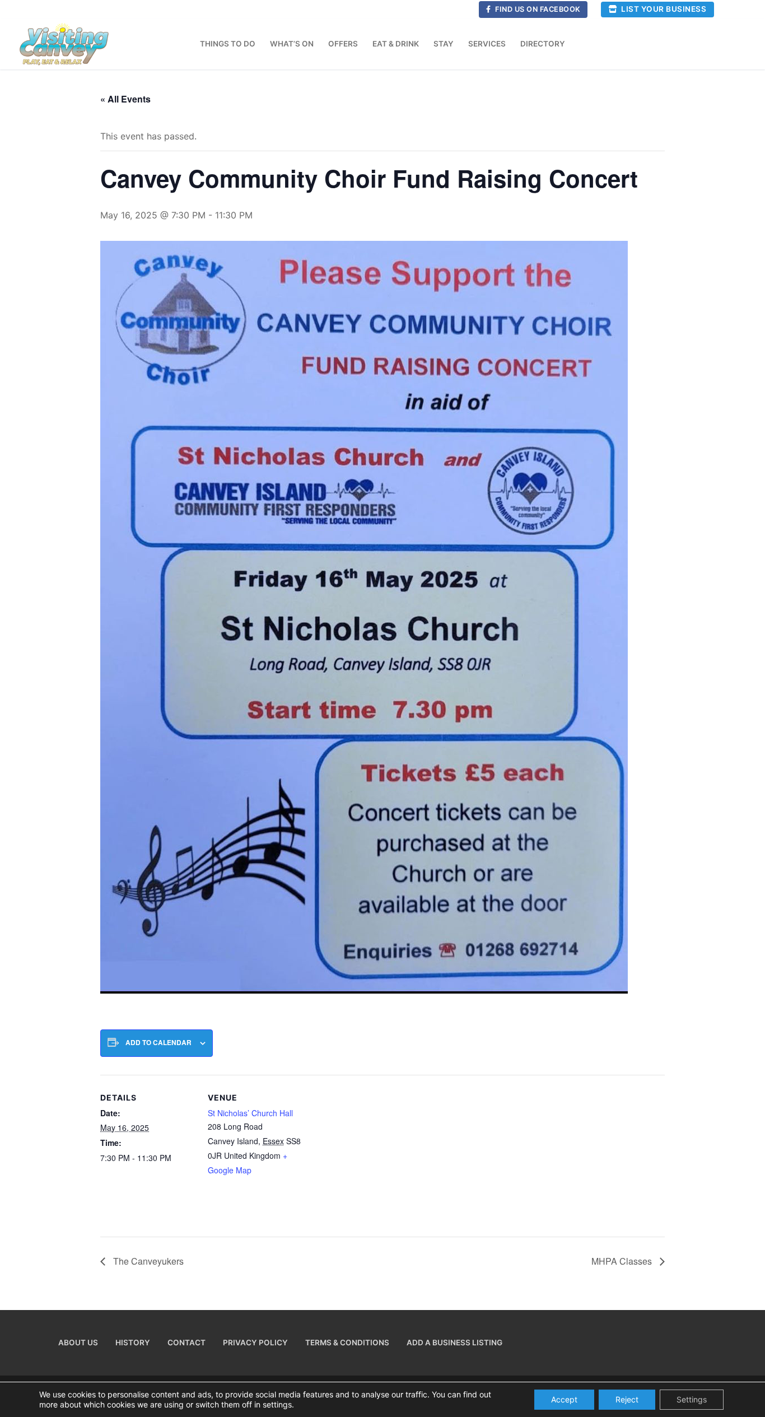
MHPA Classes (622, 1261)
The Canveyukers (147, 1261)
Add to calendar (158, 1042)
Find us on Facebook (537, 9)
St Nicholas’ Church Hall (250, 1112)
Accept (564, 1399)
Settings (692, 1399)
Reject (626, 1399)
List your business (663, 8)
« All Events (125, 98)
